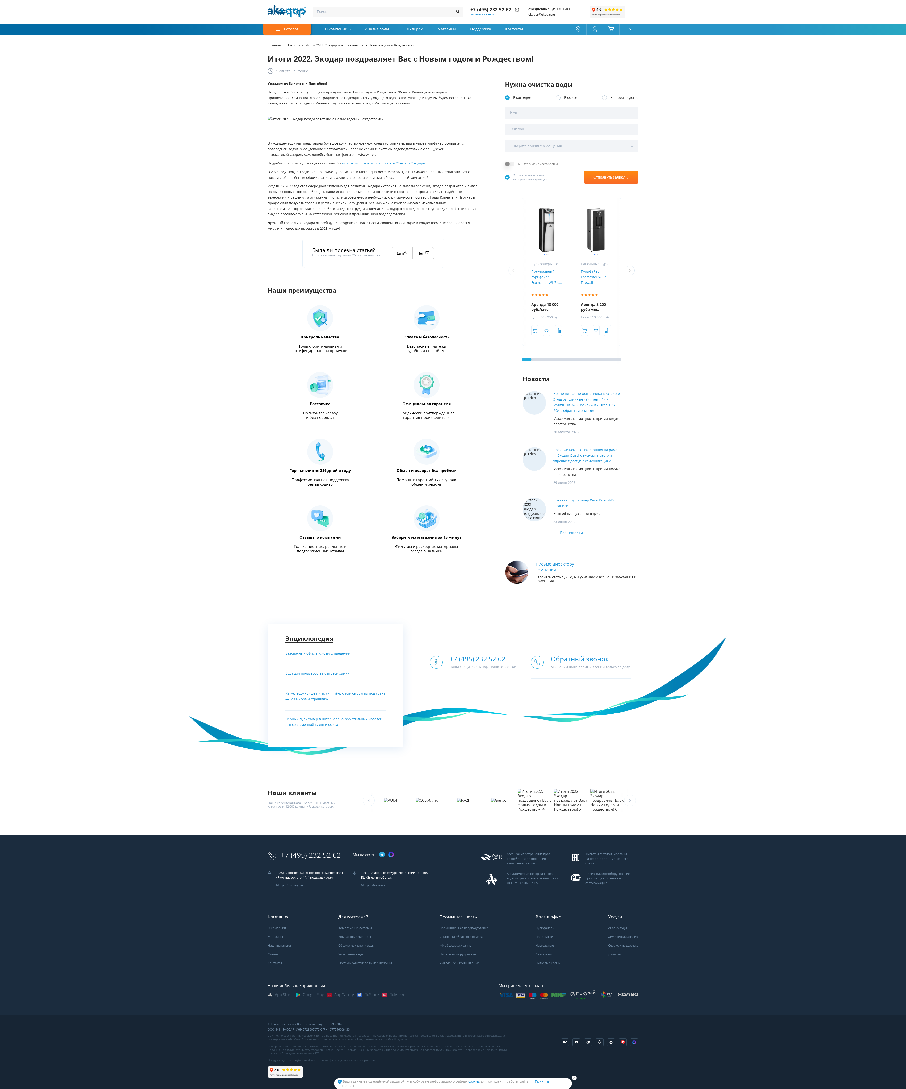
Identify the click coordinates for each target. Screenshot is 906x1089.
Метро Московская (375, 885)
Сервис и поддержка (623, 945)
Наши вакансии (279, 945)
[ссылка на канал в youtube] (576, 1042)
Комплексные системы (355, 928)
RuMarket (398, 995)
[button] (630, 270)
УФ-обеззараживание (455, 945)
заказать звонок (482, 14)
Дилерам (415, 29)
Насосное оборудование (458, 954)
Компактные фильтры (354, 937)
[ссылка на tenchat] (623, 1042)
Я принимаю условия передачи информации (530, 177)
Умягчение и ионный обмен (460, 963)
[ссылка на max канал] (391, 854)
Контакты (514, 29)
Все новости (571, 533)
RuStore (372, 995)
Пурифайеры (545, 928)
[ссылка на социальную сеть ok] (600, 1042)
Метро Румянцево (289, 885)
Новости (536, 379)
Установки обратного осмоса (461, 937)
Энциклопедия (309, 638)
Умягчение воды (350, 954)
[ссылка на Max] (634, 1042)
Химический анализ (623, 937)
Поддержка (480, 29)
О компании (336, 29)
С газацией (544, 954)
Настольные (545, 945)
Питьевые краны (548, 963)
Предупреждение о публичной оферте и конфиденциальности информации (321, 1060)
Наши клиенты (292, 793)
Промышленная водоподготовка (464, 928)
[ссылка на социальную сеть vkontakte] (565, 1042)
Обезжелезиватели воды (356, 945)
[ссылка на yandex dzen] (611, 1042)
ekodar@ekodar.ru (541, 14)
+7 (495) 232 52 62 (490, 10)
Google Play (313, 995)
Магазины (446, 29)
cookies (474, 1081)
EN (629, 29)
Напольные (544, 937)
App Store (284, 995)
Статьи (273, 954)
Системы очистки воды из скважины (365, 963)
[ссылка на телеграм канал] (382, 855)
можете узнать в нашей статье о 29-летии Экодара (383, 163)
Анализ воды (377, 29)
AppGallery (344, 995)
